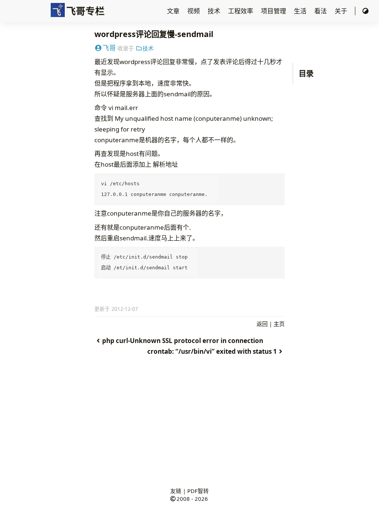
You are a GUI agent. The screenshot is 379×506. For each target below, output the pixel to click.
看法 (321, 11)
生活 (301, 11)
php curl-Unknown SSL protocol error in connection (182, 340)
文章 (174, 11)
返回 (262, 323)
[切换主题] (365, 11)
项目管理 (274, 11)
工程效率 (241, 11)
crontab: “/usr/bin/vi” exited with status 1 (212, 351)
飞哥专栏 (85, 10)
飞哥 (109, 47)
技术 (215, 11)
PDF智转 (198, 491)
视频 (194, 11)
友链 (175, 491)
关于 (342, 11)
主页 (279, 323)
